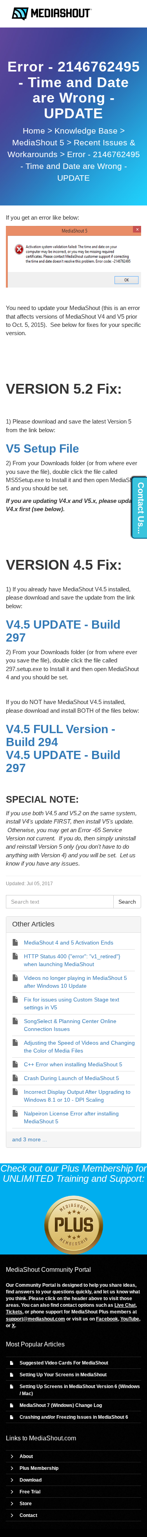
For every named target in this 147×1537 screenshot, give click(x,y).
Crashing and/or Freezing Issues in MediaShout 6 (74, 1417)
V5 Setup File (42, 448)
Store (26, 1503)
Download (31, 1480)
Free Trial (30, 1492)
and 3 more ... (29, 1139)
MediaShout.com (52, 1438)
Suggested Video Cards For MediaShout (64, 1363)
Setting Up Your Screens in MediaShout (63, 1374)
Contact (28, 1515)
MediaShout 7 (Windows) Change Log (61, 1405)
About (26, 1456)
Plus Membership (39, 1468)
